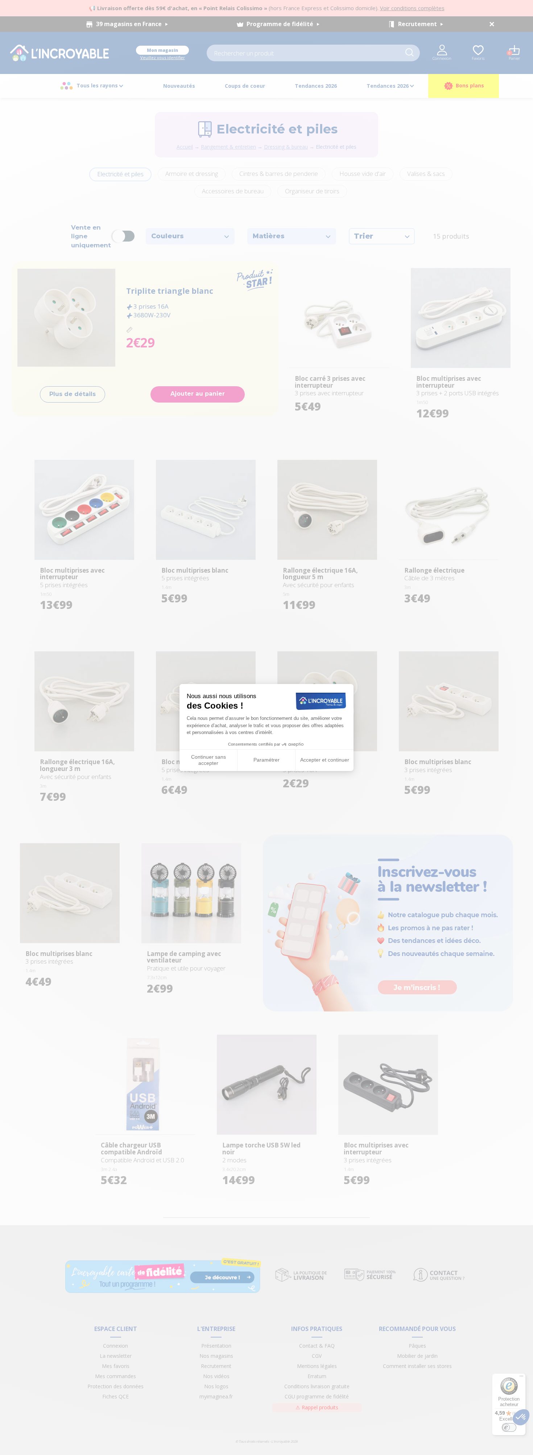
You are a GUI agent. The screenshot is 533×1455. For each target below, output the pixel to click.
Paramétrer (266, 760)
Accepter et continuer (324, 760)
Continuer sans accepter (208, 760)
